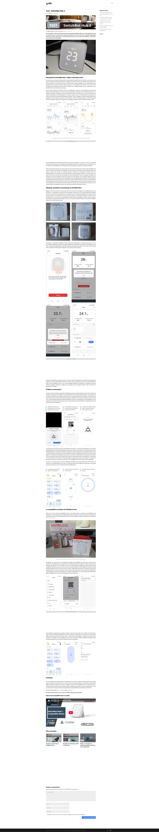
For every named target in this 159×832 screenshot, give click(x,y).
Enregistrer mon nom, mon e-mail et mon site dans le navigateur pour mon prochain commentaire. (66, 814)
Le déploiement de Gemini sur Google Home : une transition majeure (105, 22)
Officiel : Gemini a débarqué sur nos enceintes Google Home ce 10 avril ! (106, 14)
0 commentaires (54, 13)
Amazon (59, 690)
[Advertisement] (71, 151)
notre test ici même (50, 517)
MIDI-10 (83, 830)
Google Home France (67, 31)
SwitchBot (70, 690)
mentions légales (72, 830)
